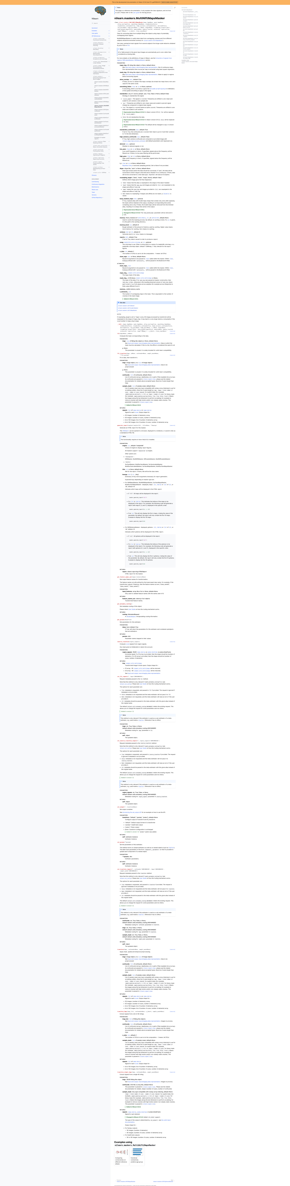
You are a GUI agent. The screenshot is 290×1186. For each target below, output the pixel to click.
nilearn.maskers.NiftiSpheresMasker (101, 110)
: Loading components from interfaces (100, 72)
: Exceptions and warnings (100, 58)
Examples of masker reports (99, 138)
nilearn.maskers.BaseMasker (101, 82)
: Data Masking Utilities (99, 142)
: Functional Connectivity (99, 39)
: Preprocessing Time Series (98, 163)
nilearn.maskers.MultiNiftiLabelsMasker (101, 98)
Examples (94, 30)
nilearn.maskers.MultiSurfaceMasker (101, 118)
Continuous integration (98, 184)
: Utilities (99, 172)
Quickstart (95, 28)
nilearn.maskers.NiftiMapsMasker (101, 102)
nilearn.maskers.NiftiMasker (101, 86)
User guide (95, 33)
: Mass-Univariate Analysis (100, 146)
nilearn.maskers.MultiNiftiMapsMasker (101, 106)
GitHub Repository (97, 197)
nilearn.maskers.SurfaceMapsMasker (101, 130)
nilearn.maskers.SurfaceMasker (101, 114)
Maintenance (95, 187)
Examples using (190, 61)
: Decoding (98, 48)
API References (96, 36)
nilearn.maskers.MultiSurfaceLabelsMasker (101, 126)
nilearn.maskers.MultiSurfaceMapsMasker (101, 134)
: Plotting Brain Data (98, 150)
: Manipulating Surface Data (99, 168)
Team (93, 192)
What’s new (95, 189)
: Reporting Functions (98, 158)
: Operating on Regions (99, 154)
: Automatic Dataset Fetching (98, 44)
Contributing (95, 181)
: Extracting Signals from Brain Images (99, 78)
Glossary (94, 175)
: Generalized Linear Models (100, 62)
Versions (94, 195)
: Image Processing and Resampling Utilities (99, 67)
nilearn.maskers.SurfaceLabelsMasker (101, 122)
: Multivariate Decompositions (99, 53)
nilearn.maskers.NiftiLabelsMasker (101, 94)
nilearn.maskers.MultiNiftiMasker (101, 90)
